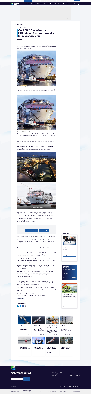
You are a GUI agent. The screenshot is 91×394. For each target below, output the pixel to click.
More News (65, 3)
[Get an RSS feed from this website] (56, 375)
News (71, 373)
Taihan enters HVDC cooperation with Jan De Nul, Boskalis (38, 348)
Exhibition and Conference (62, 1)
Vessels (19, 39)
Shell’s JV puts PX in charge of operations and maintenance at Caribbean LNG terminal (51, 350)
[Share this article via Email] (25, 306)
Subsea (45, 3)
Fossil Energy (51, 3)
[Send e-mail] (53, 375)
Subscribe (66, 273)
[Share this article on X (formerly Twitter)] (20, 306)
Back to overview (19, 24)
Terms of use (75, 386)
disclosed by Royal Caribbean (38, 148)
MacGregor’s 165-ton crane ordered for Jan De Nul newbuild (24, 328)
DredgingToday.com (45, 1)
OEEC (79, 373)
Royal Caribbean (20, 298)
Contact (78, 386)
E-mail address (14, 376)
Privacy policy (69, 386)
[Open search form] (75, 3)
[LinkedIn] (75, 277)
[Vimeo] (61, 373)
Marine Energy (39, 3)
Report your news (62, 386)
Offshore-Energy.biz (28, 1)
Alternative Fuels (58, 3)
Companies (78, 375)
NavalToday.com (53, 1)
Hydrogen (33, 3)
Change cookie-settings (31, 230)
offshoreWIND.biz (36, 1)
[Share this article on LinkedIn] (18, 306)
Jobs (71, 375)
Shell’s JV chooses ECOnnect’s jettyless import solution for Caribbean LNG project (38, 328)
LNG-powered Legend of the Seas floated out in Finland (66, 348)
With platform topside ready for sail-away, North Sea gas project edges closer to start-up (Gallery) (52, 330)
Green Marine (27, 3)
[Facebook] (72, 277)
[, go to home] (15, 4)
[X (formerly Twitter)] (56, 373)
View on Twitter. (44, 230)
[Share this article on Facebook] (23, 306)
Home (18, 27)
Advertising (77, 1)
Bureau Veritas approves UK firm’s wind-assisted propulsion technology (66, 328)
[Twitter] (74, 277)
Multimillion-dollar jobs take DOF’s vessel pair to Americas (25, 348)
